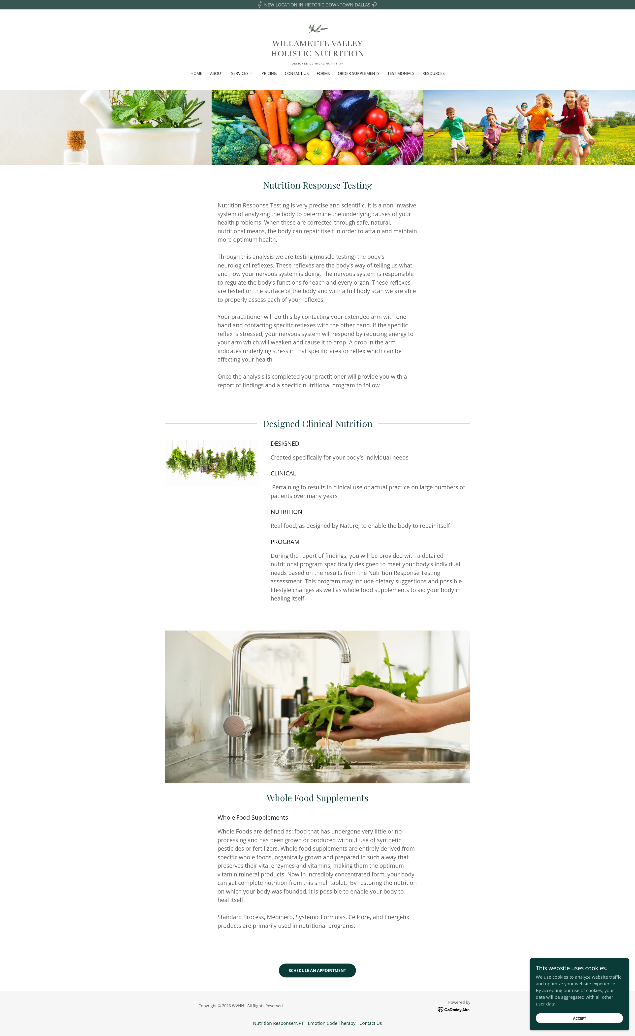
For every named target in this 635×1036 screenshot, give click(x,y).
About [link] (216, 73)
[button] (242, 73)
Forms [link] (323, 73)
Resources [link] (433, 73)
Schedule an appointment (317, 970)
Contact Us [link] (297, 73)
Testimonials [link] (400, 73)
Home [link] (196, 73)
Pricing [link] (269, 73)
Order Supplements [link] (359, 73)
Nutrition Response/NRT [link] (278, 1023)
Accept (579, 1018)
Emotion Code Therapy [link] (331, 1023)
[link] (317, 43)
